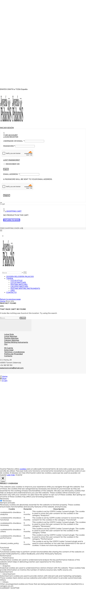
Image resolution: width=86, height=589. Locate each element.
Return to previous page (10, 299)
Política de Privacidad (13, 354)
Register (6, 195)
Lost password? (11, 160)
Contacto (11, 292)
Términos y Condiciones (14, 352)
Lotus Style (16, 281)
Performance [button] (5, 556)
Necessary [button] (4, 499)
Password (9, 146)
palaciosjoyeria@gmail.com (12, 368)
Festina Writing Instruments (25, 288)
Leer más (11, 475)
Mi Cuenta (8, 348)
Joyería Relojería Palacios (20, 277)
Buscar (23, 318)
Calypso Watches (19, 286)
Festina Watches (18, 284)
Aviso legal (8, 350)
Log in (6, 169)
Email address (11, 174)
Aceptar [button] (19, 475)
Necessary (7, 501)
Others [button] (3, 580)
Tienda (9, 279)
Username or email (13, 141)
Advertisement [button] (6, 572)
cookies (23, 469)
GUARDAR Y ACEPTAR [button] (9, 588)
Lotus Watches (18, 283)
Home (2, 301)
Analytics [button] (4, 564)
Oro (12, 290)
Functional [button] (4, 548)
